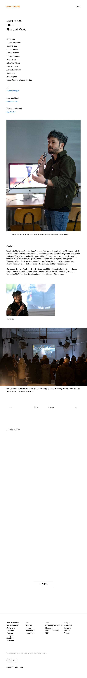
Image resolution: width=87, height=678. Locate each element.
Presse (28, 628)
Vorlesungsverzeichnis (53, 625)
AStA (47, 633)
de (9, 660)
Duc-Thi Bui (10, 112)
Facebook (68, 625)
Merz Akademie (13, 7)
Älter (36, 407)
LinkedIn (67, 631)
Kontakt (29, 625)
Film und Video (12, 101)
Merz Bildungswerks (40, 653)
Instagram (68, 628)
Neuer (51, 407)
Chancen (48, 628)
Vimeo (66, 633)
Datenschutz (19, 667)
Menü (78, 7)
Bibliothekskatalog (52, 631)
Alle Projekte (43, 584)
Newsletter (30, 633)
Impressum (9, 667)
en (14, 660)
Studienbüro (30, 631)
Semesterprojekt (12, 91)
